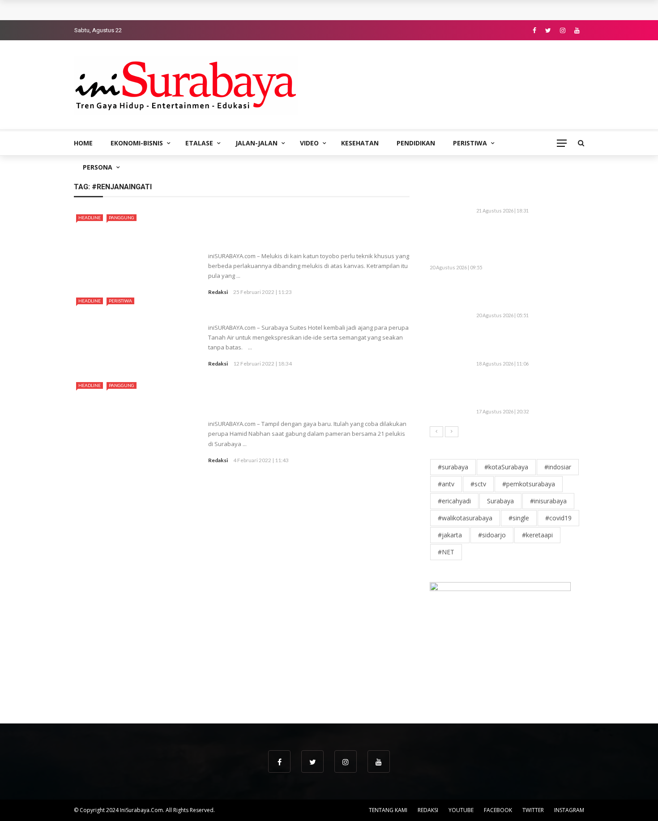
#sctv (478, 484)
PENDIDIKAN (416, 143)
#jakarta (450, 535)
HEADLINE (89, 217)
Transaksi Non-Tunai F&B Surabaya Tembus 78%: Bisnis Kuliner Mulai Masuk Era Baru (216, 9)
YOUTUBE (461, 810)
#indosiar (557, 467)
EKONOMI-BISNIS (137, 143)
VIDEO (309, 143)
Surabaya (500, 501)
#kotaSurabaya (506, 467)
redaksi (218, 292)
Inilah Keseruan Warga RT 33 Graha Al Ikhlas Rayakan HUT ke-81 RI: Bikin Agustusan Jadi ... (528, 344)
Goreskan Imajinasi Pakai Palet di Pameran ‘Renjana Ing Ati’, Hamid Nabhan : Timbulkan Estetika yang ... (297, 396)
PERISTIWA (470, 143)
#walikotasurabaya (465, 518)
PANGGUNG (121, 217)
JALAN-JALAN (256, 143)
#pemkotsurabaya (528, 484)
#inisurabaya (548, 501)
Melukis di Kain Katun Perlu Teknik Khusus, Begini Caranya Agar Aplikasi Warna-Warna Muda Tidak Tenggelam (307, 228)
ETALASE (199, 143)
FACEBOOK (498, 810)
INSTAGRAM (569, 810)
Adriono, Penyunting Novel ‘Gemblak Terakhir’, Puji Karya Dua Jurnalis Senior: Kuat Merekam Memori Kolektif (523, 243)
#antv (446, 484)
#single (518, 518)
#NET (446, 552)
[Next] (451, 431)
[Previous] (436, 431)
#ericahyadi (454, 501)
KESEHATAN (360, 143)
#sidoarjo (492, 535)
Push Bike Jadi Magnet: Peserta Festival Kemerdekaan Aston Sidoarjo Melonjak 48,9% (527, 296)
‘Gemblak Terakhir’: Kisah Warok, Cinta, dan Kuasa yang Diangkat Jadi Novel (528, 392)
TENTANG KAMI (388, 810)
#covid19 (558, 518)
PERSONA (97, 167)
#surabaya (453, 467)
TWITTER (533, 810)
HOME (83, 143)
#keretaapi (537, 535)
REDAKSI (428, 810)
